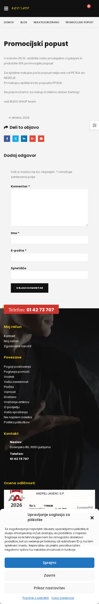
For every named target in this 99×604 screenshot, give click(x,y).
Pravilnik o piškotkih (36, 598)
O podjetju (12, 407)
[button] (92, 517)
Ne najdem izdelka (18, 417)
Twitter (15, 138)
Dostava (10, 397)
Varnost (10, 392)
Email (41, 138)
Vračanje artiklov (16, 402)
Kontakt (9, 336)
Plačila (9, 387)
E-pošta (18, 250)
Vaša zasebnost (62, 598)
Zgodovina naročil (17, 346)
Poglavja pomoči (16, 371)
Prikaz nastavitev (49, 588)
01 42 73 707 (40, 309)
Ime (15, 233)
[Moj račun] (65, 8)
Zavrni (49, 575)
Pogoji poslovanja (17, 366)
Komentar (20, 186)
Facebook (7, 138)
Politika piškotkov (16, 422)
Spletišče (18, 268)
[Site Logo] (20, 8)
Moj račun (11, 341)
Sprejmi (49, 562)
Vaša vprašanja (16, 412)
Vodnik (9, 377)
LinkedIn (24, 138)
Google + (32, 138)
